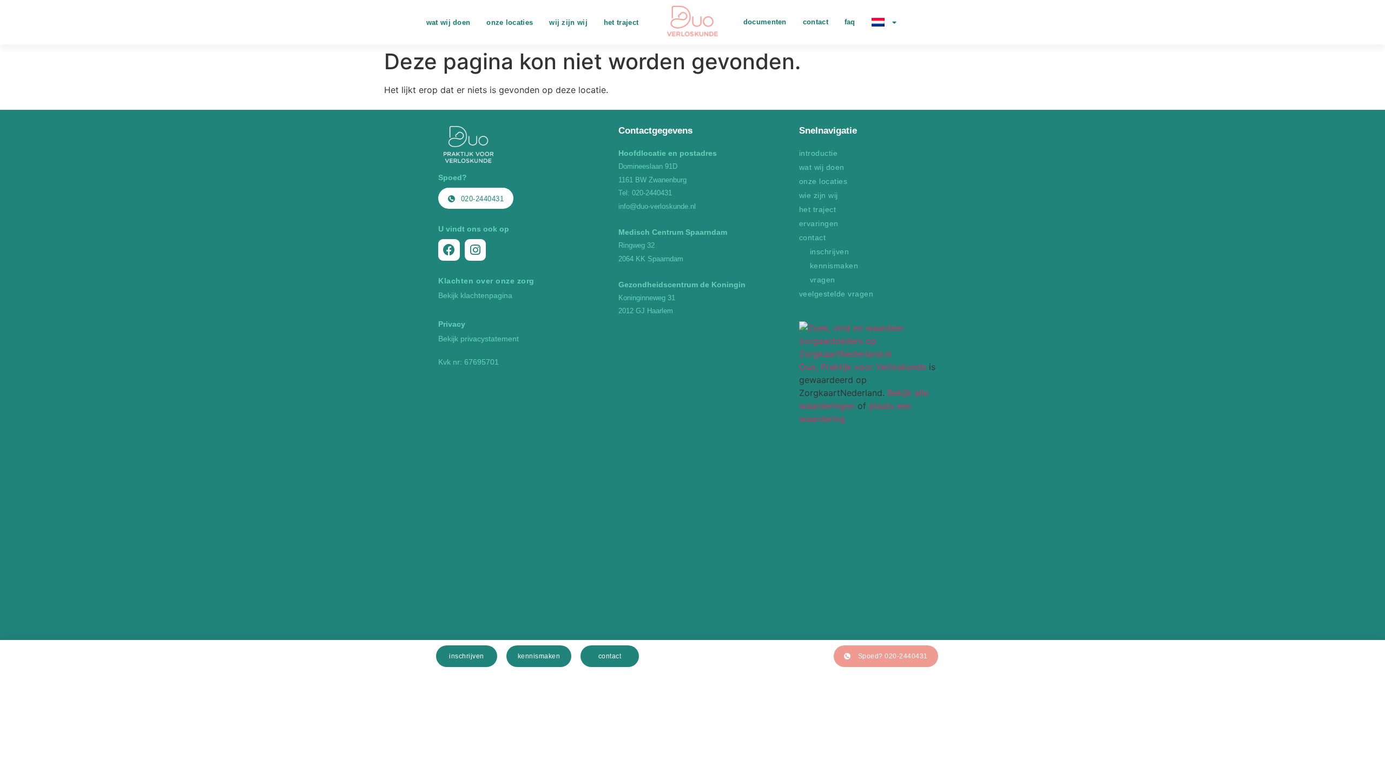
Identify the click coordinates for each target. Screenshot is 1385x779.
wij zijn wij (568, 22)
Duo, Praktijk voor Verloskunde (862, 366)
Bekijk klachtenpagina (475, 295)
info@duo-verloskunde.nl (657, 206)
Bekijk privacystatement (478, 338)
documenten (765, 22)
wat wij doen (448, 22)
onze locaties (509, 22)
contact (815, 22)
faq (850, 22)
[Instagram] (475, 250)
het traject (621, 22)
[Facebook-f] (449, 250)
